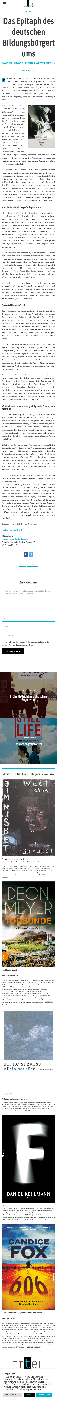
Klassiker (33, 565)
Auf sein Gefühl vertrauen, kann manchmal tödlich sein (22, 1313)
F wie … (4, 1206)
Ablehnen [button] (29, 1394)
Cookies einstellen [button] (13, 1394)
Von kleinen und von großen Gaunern (15, 859)
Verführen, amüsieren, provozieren (15, 1099)
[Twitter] (31, 554)
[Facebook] (26, 554)
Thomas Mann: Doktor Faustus (15, 539)
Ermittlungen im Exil (9, 970)
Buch (22, 565)
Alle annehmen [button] (43, 1394)
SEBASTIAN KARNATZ (12, 530)
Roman (28, 11)
